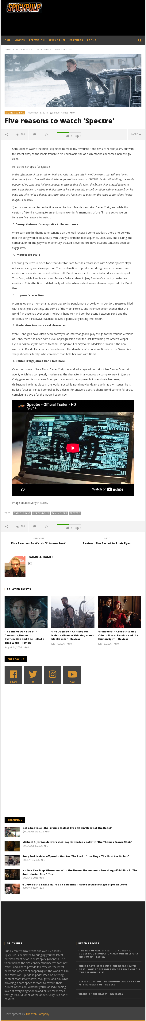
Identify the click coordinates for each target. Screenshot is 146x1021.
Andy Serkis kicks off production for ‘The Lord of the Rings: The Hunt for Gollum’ (75, 856)
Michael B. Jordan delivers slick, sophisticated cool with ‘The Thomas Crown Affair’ (77, 842)
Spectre (75, 513)
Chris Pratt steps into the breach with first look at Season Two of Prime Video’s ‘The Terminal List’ (109, 969)
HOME (7, 40)
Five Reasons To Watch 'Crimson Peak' (38, 541)
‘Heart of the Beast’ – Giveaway (101, 993)
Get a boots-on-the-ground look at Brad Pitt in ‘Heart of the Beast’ (67, 828)
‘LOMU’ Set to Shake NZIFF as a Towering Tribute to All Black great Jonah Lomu (74, 884)
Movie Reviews (24, 49)
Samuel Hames (60, 112)
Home (8, 49)
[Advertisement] (74, 25)
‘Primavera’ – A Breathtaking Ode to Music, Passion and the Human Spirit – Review (118, 635)
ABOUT (91, 40)
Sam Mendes (59, 513)
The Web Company (37, 1014)
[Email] (30, 563)
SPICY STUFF (57, 40)
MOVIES (19, 40)
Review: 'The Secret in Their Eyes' (107, 541)
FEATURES (76, 40)
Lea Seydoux (41, 513)
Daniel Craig (22, 513)
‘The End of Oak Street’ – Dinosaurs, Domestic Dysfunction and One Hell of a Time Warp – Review (24, 637)
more (135, 134)
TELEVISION (37, 40)
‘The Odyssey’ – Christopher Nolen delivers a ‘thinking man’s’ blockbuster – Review (72, 635)
